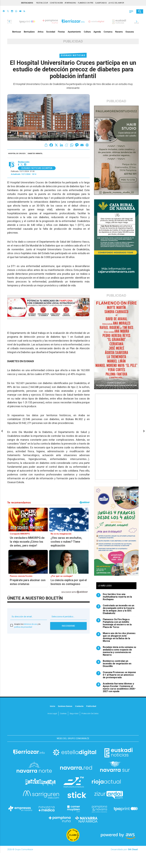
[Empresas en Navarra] (20, 808)
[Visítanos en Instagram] (12, 11)
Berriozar (16, 31)
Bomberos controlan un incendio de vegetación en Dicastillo (114, 663)
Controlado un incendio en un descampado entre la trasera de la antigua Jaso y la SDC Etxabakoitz (116, 609)
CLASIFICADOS (101, 3)
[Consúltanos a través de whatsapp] (16, 11)
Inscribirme (68, 626)
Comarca (108, 31)
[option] (73, 21)
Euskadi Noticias (73, 55)
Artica (40, 31)
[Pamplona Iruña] (60, 819)
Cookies (63, 713)
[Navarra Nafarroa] (86, 819)
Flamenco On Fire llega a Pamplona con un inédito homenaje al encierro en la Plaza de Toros (115, 623)
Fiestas (61, 31)
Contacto (79, 706)
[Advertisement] (116, 437)
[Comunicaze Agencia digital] (73, 726)
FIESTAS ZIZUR (42, 3)
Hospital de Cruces (17, 153)
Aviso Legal (52, 713)
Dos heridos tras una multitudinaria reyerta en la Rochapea (115, 597)
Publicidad (91, 706)
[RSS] (24, 11)
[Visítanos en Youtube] (20, 11)
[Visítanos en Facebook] (4, 11)
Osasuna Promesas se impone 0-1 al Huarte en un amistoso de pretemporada (117, 675)
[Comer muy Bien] (73, 808)
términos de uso (30, 624)
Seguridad (74, 713)
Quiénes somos (65, 706)
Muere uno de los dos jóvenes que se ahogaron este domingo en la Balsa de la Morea (117, 637)
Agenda (97, 31)
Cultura (87, 31)
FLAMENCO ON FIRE (85, 3)
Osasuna (129, 31)
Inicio (52, 706)
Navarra (119, 31)
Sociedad (50, 31)
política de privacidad (23, 627)
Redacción (23, 162)
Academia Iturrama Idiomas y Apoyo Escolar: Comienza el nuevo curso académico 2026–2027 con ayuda (117, 687)
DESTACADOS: (27, 3)
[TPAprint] (126, 808)
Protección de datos (90, 713)
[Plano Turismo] (99, 808)
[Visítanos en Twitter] (8, 11)
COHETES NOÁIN (56, 3)
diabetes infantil (35, 153)
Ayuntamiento (74, 31)
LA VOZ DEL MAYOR (116, 3)
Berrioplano (29, 31)
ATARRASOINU (70, 3)
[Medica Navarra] (47, 808)
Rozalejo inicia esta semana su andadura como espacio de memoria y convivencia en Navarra (117, 651)
